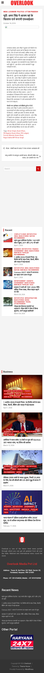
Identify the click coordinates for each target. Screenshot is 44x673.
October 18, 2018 (9, 23)
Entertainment (20, 281)
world (11, 434)
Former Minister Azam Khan (13, 135)
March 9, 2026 (8, 486)
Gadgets (30, 281)
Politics (20, 12)
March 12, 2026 (8, 445)
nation (32, 236)
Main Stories (24, 236)
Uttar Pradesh (31, 12)
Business (17, 249)
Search (38, 168)
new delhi (17, 253)
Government (19, 251)
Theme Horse (25, 666)
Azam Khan (21, 131)
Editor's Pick (32, 234)
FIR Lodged (25, 133)
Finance (35, 249)
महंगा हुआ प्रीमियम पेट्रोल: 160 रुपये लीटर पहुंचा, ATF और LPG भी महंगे (26, 241)
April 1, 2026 (18, 245)
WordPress (29, 669)
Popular (25, 253)
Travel (28, 302)
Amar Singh (12, 131)
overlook (20, 23)
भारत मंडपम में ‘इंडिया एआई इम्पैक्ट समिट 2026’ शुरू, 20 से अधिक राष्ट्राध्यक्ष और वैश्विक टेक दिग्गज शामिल (22, 520)
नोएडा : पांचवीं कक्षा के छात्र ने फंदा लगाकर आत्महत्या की (22, 148)
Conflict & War (20, 234)
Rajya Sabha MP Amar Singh (13, 137)
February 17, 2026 (9, 526)
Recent (8, 230)
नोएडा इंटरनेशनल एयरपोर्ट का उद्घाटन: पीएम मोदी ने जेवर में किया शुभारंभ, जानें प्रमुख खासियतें (26, 308)
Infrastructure (31, 298)
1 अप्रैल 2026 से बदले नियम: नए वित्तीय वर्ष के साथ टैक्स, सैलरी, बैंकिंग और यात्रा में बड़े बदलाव (26, 259)
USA (5, 434)
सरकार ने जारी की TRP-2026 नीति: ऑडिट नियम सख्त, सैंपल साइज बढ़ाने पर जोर (27, 289)
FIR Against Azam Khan (11, 133)
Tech (31, 285)
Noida (27, 300)
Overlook (27, 663)
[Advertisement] (22, 200)
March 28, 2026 (19, 294)
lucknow (12, 12)
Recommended (19, 238)
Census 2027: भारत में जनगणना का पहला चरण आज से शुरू (26, 273)
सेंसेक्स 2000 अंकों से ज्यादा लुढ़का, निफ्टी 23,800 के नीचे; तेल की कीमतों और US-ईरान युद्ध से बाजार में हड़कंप (21, 480)
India (5, 12)
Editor (26, 245)
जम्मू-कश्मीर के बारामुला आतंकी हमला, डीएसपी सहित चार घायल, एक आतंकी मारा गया (21, 156)
